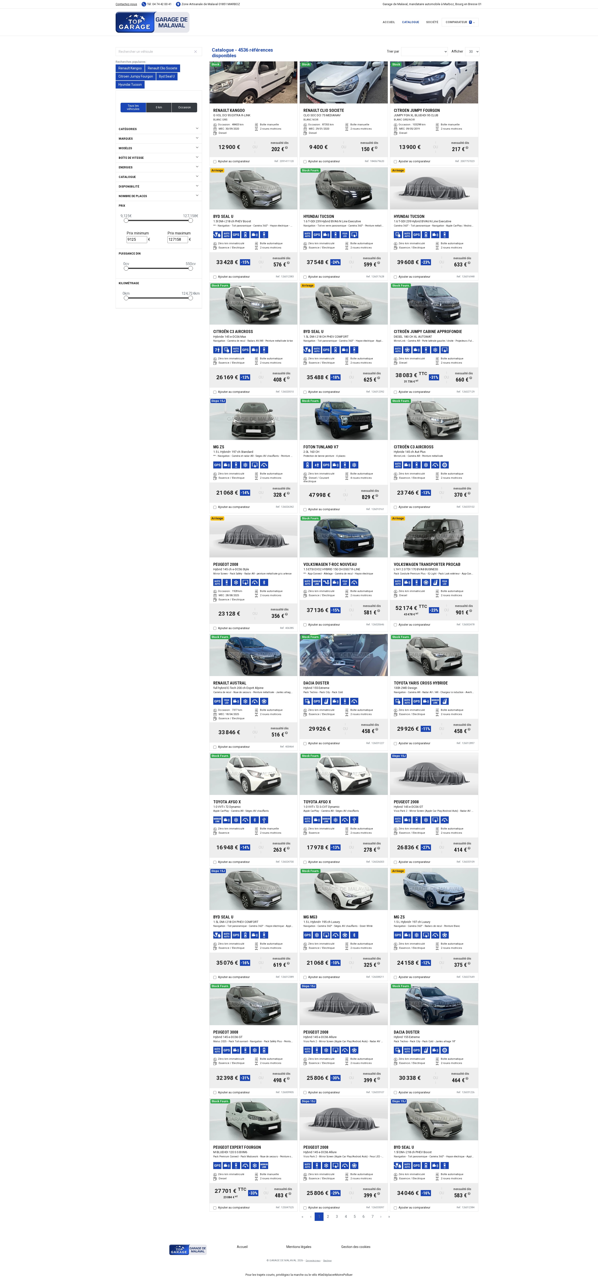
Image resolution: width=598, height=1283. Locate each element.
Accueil (389, 22)
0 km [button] (159, 107)
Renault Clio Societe (162, 68)
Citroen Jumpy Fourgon (135, 76)
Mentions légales (298, 1247)
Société (432, 22)
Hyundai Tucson (130, 84)
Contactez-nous (126, 4)
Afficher (457, 51)
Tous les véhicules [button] (133, 107)
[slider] (126, 220)
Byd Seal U (167, 76)
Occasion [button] (184, 107)
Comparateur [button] (458, 22)
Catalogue (410, 22)
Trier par (393, 51)
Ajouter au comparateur (234, 161)
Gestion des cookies (355, 1247)
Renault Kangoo (130, 68)
